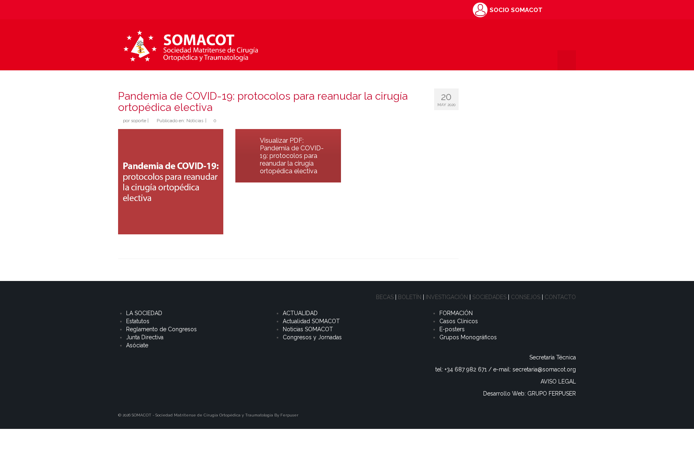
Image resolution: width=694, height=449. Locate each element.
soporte (138, 120)
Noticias (194, 120)
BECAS (385, 297)
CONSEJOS (525, 297)
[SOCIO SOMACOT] (480, 9)
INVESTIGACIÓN (447, 297)
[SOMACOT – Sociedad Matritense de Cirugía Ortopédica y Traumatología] (190, 44)
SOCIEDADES (489, 297)
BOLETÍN (409, 297)
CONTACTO (560, 297)
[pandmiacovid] (170, 181)
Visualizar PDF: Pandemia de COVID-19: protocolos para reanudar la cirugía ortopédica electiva (292, 156)
